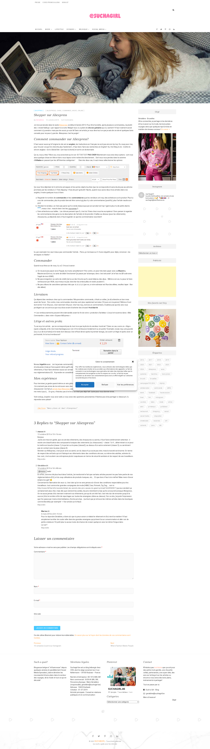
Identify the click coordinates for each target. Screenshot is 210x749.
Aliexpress (63, 125)
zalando (143, 425)
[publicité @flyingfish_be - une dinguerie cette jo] (169, 221)
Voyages (70, 29)
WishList (65, 2)
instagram (159, 397)
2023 (167, 365)
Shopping (39, 110)
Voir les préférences (125, 385)
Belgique (83, 29)
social (166, 411)
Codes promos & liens (51, 2)
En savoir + (165, 129)
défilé (169, 388)
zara (153, 425)
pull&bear (164, 407)
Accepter (85, 385)
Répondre (41, 459)
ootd (141, 407)
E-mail (37, 600)
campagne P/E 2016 (147, 383)
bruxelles (153, 379)
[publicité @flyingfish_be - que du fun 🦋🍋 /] (157, 221)
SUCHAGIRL (100, 741)
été (160, 425)
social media (144, 416)
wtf (166, 421)
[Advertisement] (157, 282)
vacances (156, 421)
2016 (142, 360)
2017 (150, 360)
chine (59, 110)
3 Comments (68, 120)
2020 (142, 365)
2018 (159, 360)
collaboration (144, 388)
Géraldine (40, 120)
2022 (159, 365)
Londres (143, 402)
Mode (47, 29)
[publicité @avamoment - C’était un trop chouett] (144, 221)
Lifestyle (59, 29)
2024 (142, 369)
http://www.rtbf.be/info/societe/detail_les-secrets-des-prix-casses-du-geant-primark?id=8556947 (77, 488)
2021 (150, 365)
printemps (152, 407)
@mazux (42, 471)
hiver (142, 397)
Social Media (98, 29)
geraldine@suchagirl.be (155, 693)
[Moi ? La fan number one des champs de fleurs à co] (157, 234)
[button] (133, 361)
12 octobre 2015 (52, 120)
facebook (152, 393)
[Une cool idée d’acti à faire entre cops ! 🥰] (169, 234)
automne (143, 374)
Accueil (38, 29)
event (142, 393)
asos (162, 369)
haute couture (165, 393)
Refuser (105, 385)
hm (150, 397)
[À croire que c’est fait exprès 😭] (199, 719)
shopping (156, 411)
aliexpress (51, 110)
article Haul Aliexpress (61, 389)
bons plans (166, 374)
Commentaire (40, 552)
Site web (37, 614)
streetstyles (144, 421)
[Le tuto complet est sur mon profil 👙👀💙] (157, 208)
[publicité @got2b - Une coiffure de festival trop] (144, 234)
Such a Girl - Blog (152, 690)
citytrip (162, 383)
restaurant (144, 411)
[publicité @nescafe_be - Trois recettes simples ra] (169, 208)
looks (153, 402)
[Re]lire (42, 408)
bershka (154, 374)
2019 (167, 360)
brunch (142, 379)
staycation (158, 416)
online (80, 110)
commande (66, 110)
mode (74, 110)
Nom (36, 587)
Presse (37, 2)
